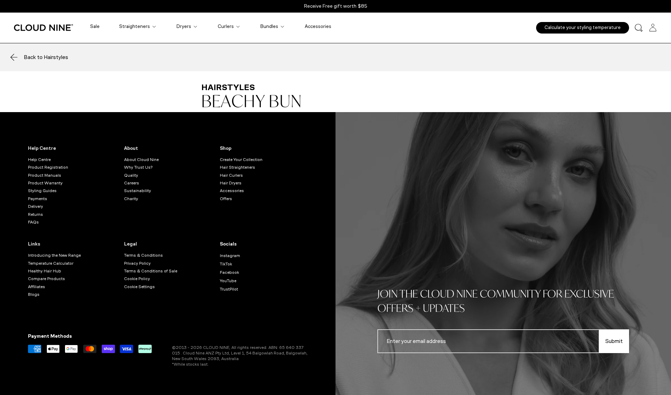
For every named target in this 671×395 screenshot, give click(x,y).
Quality (131, 175)
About (131, 148)
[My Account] (653, 27)
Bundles (269, 26)
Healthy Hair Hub (44, 271)
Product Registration (48, 167)
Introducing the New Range (54, 255)
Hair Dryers (230, 183)
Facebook (229, 272)
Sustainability (137, 190)
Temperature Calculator (50, 263)
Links (34, 244)
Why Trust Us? (138, 167)
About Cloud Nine (141, 159)
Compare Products (46, 278)
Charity (131, 198)
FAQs (33, 222)
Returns (35, 214)
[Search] (639, 28)
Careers (131, 183)
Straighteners (134, 26)
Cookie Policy (137, 278)
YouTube (228, 280)
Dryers (183, 26)
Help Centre (42, 148)
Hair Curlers (231, 175)
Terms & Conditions (143, 255)
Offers (226, 198)
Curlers (226, 26)
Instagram (230, 255)
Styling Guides (42, 190)
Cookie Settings (139, 286)
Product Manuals (44, 175)
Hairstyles (228, 87)
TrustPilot (229, 289)
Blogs (33, 294)
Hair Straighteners (237, 167)
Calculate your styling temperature (582, 27)
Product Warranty (45, 183)
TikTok (226, 264)
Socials (228, 244)
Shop (225, 148)
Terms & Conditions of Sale (150, 271)
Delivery (35, 206)
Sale (95, 26)
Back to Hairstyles (46, 57)
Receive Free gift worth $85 (335, 6)
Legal (130, 244)
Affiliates (36, 286)
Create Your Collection (241, 159)
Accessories (318, 26)
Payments (37, 198)
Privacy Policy (137, 263)
